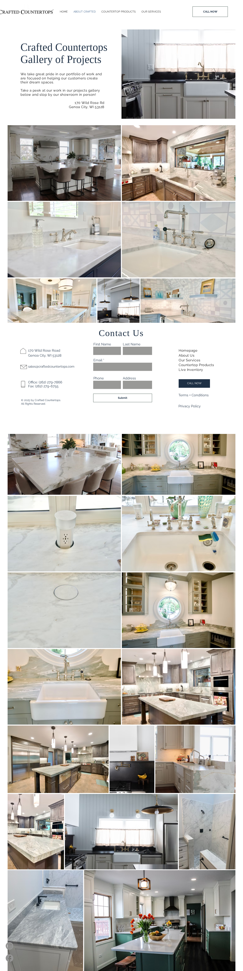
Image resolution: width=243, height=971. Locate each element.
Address (129, 378)
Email (97, 360)
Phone (98, 378)
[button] (194, 395)
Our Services (189, 360)
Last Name (131, 344)
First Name (102, 344)
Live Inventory (191, 370)
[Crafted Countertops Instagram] (9, 946)
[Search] (116, 105)
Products (207, 365)
